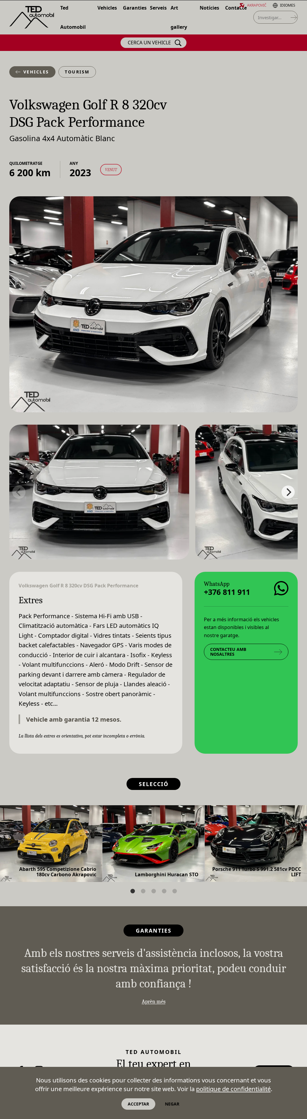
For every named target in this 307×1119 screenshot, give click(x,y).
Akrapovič (257, 5)
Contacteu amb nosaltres (228, 651)
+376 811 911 (227, 592)
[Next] (288, 492)
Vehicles (36, 72)
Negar (172, 1104)
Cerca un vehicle (149, 42)
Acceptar (138, 1104)
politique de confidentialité (233, 1089)
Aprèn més (153, 1002)
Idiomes (287, 5)
